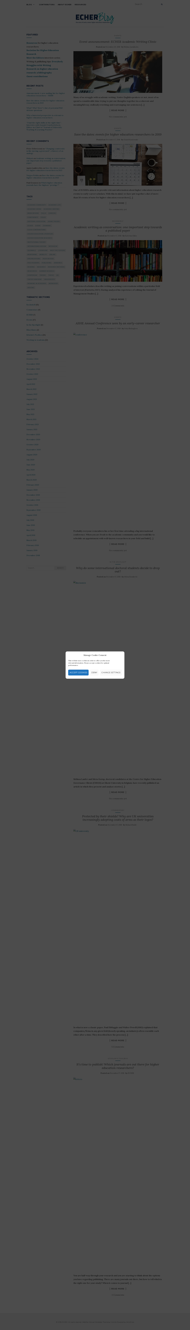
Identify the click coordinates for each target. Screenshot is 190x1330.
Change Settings (110, 672)
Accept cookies (78, 672)
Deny (94, 672)
